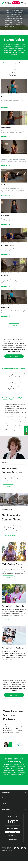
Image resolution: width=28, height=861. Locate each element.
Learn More (8, 486)
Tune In (7, 619)
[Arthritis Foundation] (6, 2)
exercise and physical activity (16, 63)
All (3, 63)
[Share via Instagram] (18, 849)
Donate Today (14, 356)
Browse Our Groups (10, 535)
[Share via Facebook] (15, 849)
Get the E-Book (14, 779)
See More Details (12, 835)
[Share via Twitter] (25, 849)
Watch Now (8, 663)
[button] (4, 744)
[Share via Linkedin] (22, 849)
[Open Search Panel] (22, 2)
